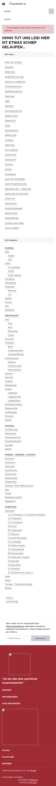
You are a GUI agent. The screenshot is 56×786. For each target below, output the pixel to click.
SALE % (9, 598)
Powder (11, 335)
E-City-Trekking (14, 275)
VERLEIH (9, 165)
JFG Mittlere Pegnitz (16, 545)
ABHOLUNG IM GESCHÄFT (17, 194)
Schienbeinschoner (13, 437)
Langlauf (8, 389)
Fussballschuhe (11, 429)
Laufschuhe (10, 466)
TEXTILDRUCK (11, 150)
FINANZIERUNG (12, 218)
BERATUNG (10, 72)
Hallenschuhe (10, 433)
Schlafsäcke (10, 462)
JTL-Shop (33, 783)
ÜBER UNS (10, 96)
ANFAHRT (9, 106)
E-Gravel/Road (14, 267)
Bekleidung (9, 310)
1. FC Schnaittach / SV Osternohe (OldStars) (27, 515)
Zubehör (8, 298)
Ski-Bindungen (11, 412)
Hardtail (11, 256)
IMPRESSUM (10, 135)
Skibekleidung (11, 385)
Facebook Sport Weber (14, 223)
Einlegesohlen (11, 482)
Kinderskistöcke (14, 370)
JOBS (7, 101)
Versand (33, 770)
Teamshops (10, 511)
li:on (9, 294)
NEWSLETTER (11, 116)
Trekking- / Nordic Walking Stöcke (19, 486)
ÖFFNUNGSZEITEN (13, 111)
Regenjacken (10, 501)
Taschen (8, 302)
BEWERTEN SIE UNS (14, 77)
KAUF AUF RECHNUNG (15, 179)
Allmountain (13, 331)
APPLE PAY (10, 199)
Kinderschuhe (10, 474)
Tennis (7, 576)
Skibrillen (8, 381)
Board (10, 347)
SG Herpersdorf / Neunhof (18, 557)
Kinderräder (9, 287)
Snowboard (9, 343)
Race (10, 327)
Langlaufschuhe (14, 397)
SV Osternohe (14, 569)
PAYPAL (8, 169)
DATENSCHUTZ (12, 131)
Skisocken (9, 416)
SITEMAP (9, 140)
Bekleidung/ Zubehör (13, 497)
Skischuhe (9, 339)
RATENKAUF (10, 174)
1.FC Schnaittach (15, 522)
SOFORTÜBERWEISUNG (16, 184)
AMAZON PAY (11, 204)
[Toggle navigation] (3, 2)
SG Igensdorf (13, 561)
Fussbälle (9, 445)
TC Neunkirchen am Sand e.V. (20, 572)
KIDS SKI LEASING (13, 62)
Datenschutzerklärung (15, 626)
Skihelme (9, 374)
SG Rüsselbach (14, 565)
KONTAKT (9, 67)
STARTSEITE (11, 155)
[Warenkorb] (51, 4)
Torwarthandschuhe (13, 441)
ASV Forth (12, 526)
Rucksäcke (9, 459)
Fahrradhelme (10, 283)
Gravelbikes (10, 279)
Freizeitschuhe (11, 470)
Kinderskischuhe (15, 366)
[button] (47, 4)
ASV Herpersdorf (15, 530)
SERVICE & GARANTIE (15, 82)
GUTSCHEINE (12, 602)
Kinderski (12, 362)
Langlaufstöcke (14, 401)
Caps (7, 489)
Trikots (8, 580)
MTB (7, 252)
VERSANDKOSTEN (13, 87)
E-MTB (11, 271)
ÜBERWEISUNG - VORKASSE (18, 189)
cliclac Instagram (12, 228)
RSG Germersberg (15, 553)
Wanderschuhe (11, 478)
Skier (7, 319)
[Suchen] (51, 11)
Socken (8, 493)
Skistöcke (9, 377)
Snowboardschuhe (15, 350)
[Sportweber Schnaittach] (17, 3)
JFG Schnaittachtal (16, 549)
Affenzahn (12, 290)
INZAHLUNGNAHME (13, 208)
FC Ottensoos (14, 534)
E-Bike (7, 263)
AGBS (7, 126)
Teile (7, 306)
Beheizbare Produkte (13, 404)
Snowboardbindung (16, 354)
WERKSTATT (10, 121)
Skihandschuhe (11, 408)
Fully (10, 260)
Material (8, 588)
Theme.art (34, 780)
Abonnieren (40, 638)
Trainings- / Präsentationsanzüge (18, 584)
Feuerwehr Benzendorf (17, 538)
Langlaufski (12, 393)
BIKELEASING (11, 213)
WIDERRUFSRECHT (13, 91)
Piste (10, 323)
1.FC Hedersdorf (15, 518)
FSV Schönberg (14, 542)
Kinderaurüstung (11, 358)
